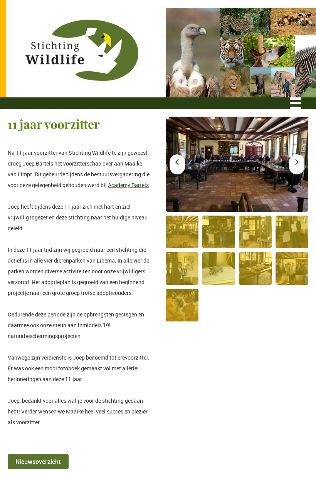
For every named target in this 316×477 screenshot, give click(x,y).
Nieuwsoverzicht (38, 461)
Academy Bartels (128, 185)
